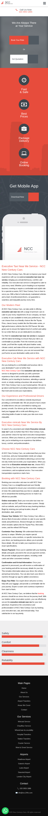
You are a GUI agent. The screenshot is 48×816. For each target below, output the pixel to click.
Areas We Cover (24, 705)
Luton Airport (24, 768)
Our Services (24, 697)
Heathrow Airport (24, 759)
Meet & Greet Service (24, 747)
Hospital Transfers (24, 734)
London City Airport (24, 777)
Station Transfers (24, 739)
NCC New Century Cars (11, 371)
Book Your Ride (17, 40)
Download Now (17, 197)
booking (41, 593)
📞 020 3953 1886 (24, 788)
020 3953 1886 (25, 12)
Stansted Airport (24, 772)
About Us (24, 692)
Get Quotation (17, 59)
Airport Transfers (24, 701)
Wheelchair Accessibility (24, 730)
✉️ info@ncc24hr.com (24, 793)
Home (24, 688)
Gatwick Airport (24, 764)
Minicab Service (24, 722)
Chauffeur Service (24, 726)
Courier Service (24, 743)
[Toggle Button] (44, 3)
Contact (24, 710)
